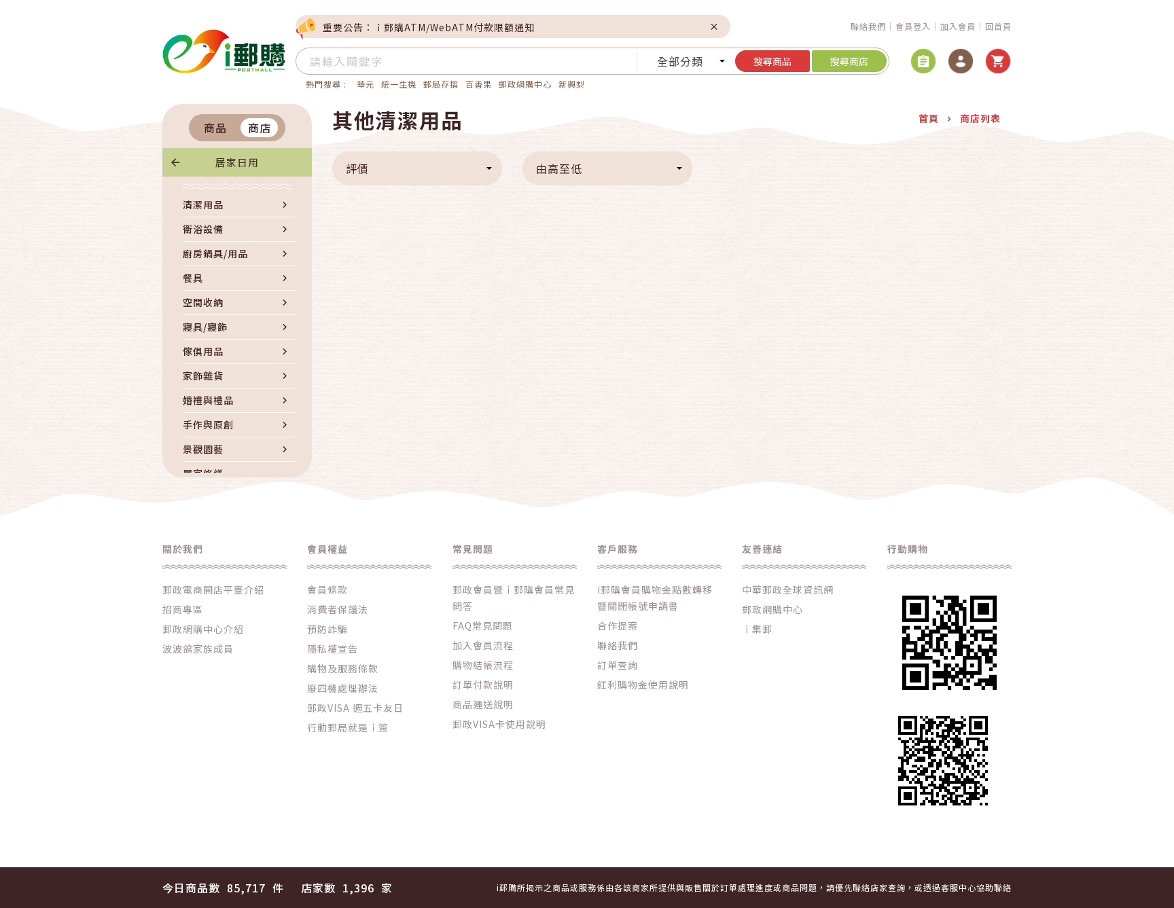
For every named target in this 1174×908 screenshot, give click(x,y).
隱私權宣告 (332, 648)
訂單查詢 (617, 665)
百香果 (478, 84)
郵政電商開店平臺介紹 (213, 589)
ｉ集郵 (757, 629)
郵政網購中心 (525, 84)
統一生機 (398, 84)
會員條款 (327, 589)
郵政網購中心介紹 (203, 629)
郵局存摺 (441, 84)
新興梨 (571, 84)
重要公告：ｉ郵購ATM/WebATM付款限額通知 (429, 27)
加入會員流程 (483, 645)
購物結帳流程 (483, 665)
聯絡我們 (868, 26)
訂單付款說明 (483, 684)
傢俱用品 (203, 351)
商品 (215, 128)
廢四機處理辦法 (342, 688)
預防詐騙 (327, 629)
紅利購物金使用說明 (643, 684)
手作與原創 (208, 424)
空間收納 (203, 302)
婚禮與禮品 (208, 400)
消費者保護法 (337, 609)
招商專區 (182, 609)
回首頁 (998, 26)
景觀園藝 (203, 449)
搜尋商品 (772, 61)
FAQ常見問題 (482, 625)
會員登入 (913, 26)
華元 (365, 84)
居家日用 (237, 162)
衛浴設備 (203, 229)
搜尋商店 (849, 61)
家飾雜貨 (203, 375)
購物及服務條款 (342, 668)
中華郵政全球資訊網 (788, 589)
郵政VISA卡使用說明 (499, 724)
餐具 (193, 278)
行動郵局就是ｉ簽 (348, 727)
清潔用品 (203, 204)
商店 (259, 128)
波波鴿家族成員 (198, 648)
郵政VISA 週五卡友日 (355, 707)
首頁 (929, 118)
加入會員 (958, 26)
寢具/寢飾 (205, 326)
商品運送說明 (483, 704)
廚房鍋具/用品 (215, 253)
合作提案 (617, 625)
